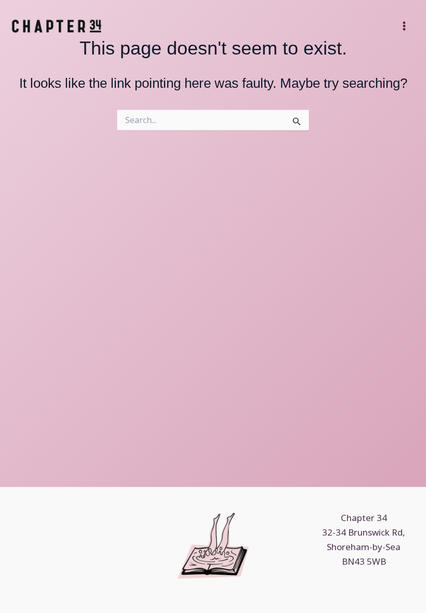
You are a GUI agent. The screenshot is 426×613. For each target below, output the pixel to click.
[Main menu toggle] (404, 26)
